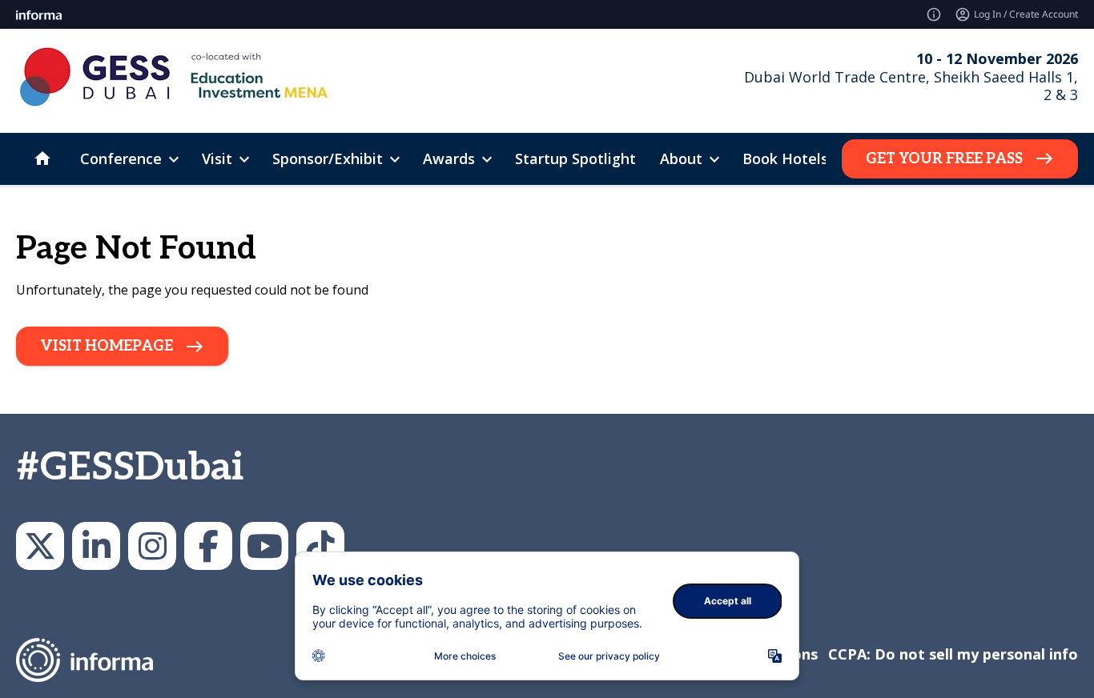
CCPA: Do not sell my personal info (953, 654)
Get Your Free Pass (944, 158)
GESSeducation (40, 546)
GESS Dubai (208, 546)
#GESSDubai (129, 468)
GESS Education (96, 546)
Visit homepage (106, 346)
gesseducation (152, 546)
